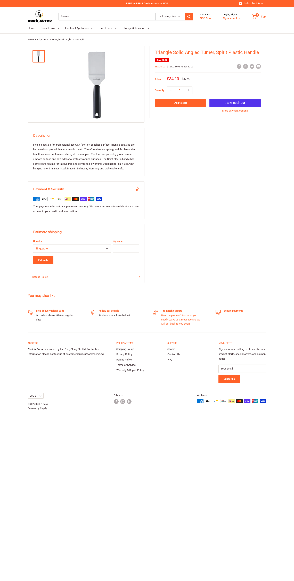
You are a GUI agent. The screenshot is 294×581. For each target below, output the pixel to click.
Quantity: (160, 90)
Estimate (43, 260)
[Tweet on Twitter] (252, 66)
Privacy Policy (124, 354)
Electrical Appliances (77, 28)
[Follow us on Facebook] (116, 401)
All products (42, 39)
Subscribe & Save (253, 3)
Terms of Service (126, 364)
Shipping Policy (125, 349)
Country (37, 241)
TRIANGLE (160, 66)
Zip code (117, 241)
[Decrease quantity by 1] (170, 90)
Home (31, 28)
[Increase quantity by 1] (188, 90)
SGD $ (33, 396)
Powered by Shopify (37, 408)
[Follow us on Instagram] (122, 401)
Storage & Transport (134, 28)
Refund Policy (40, 276)
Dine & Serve (106, 28)
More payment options (235, 110)
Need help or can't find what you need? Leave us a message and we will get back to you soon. (180, 319)
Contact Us (173, 354)
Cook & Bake (48, 28)
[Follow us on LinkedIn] (129, 401)
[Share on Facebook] (239, 66)
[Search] (189, 16)
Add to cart (180, 102)
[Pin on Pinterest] (245, 66)
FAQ (169, 359)
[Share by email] (258, 66)
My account (230, 18)
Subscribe (229, 378)
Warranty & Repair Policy (130, 370)
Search (171, 349)
